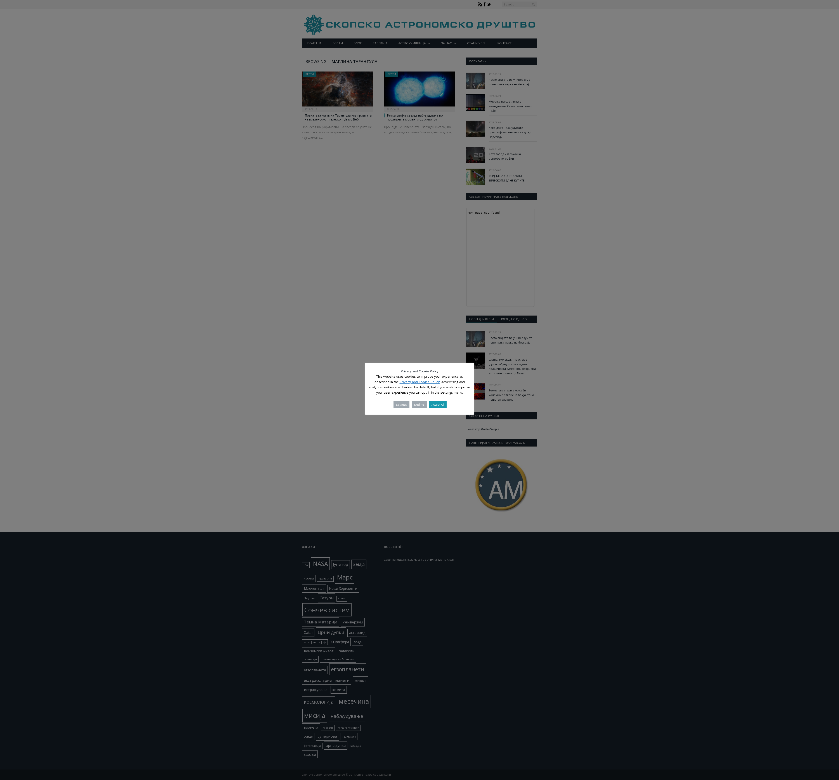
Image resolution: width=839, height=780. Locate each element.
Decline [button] (419, 405)
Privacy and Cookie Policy (420, 382)
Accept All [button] (438, 405)
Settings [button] (401, 405)
